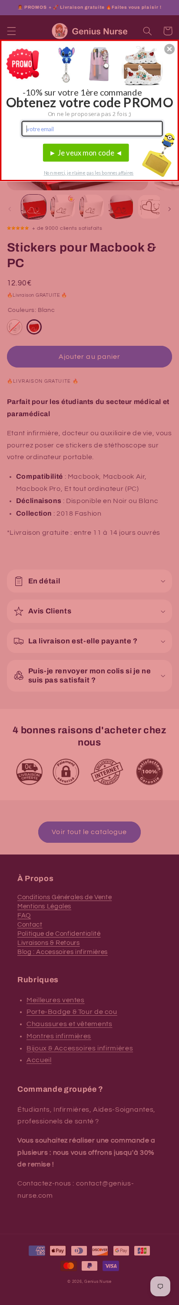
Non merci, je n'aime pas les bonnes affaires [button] (89, 173)
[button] (169, 49)
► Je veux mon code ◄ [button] (86, 152)
